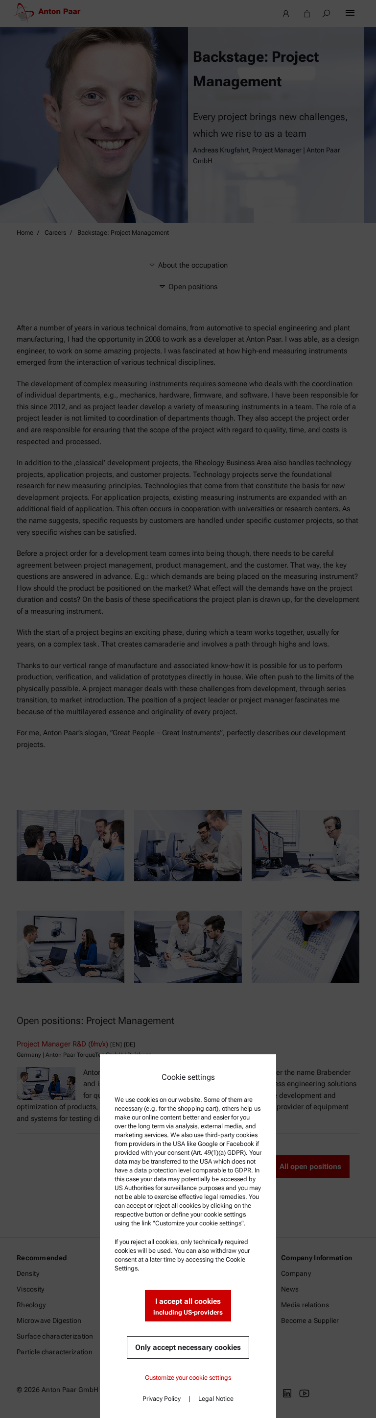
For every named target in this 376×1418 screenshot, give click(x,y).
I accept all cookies (188, 1306)
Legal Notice (216, 1398)
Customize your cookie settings (188, 1377)
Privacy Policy (161, 1398)
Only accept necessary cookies (188, 1347)
